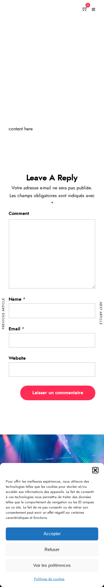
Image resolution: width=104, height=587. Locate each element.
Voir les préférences (52, 565)
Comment (19, 213)
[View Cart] (85, 9)
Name (15, 299)
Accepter (52, 533)
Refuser (52, 549)
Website (17, 358)
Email (14, 329)
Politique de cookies (49, 579)
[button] (95, 470)
